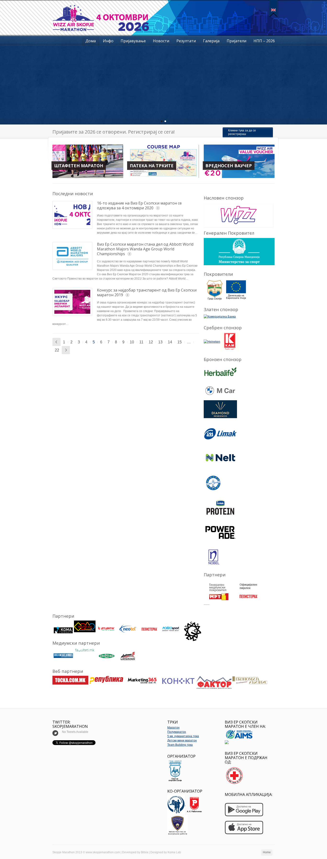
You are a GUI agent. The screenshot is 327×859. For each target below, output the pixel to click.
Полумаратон (176, 732)
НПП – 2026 (264, 40)
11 (141, 342)
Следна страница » (66, 350)
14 (170, 342)
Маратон (173, 727)
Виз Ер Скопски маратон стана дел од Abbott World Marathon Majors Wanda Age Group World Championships (145, 249)
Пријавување (133, 40)
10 (132, 342)
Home (267, 852)
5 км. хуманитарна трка (183, 736)
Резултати (186, 40)
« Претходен (56, 342)
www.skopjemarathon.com (103, 852)
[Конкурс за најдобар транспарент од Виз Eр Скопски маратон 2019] (72, 302)
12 (151, 342)
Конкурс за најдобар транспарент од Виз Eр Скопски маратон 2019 (147, 292)
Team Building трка (180, 744)
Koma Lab (174, 852)
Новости (161, 40)
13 (160, 342)
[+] (273, 8)
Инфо (108, 40)
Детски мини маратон (182, 740)
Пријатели (236, 40)
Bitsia (144, 852)
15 (179, 342)
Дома (90, 40)
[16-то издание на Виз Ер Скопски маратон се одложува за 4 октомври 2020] (72, 215)
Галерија (211, 40)
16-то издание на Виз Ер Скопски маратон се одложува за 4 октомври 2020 (139, 205)
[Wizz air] (237, 215)
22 (57, 350)
